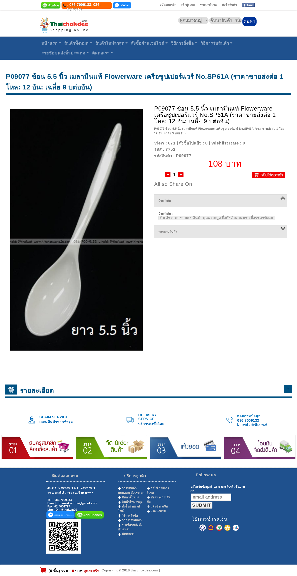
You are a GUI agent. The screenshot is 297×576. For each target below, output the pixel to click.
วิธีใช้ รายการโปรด (158, 490)
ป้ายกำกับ (165, 200)
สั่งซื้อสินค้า (229, 5)
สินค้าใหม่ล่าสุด (110, 43)
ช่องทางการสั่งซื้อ (158, 500)
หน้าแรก (50, 43)
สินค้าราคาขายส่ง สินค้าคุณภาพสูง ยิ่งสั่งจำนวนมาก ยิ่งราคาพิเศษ (216, 218)
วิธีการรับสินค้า (215, 43)
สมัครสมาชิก (168, 5)
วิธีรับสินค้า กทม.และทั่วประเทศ (131, 490)
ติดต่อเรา (101, 53)
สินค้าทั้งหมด (76, 43)
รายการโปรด (208, 5)
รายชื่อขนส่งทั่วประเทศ (63, 53)
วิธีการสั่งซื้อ (182, 43)
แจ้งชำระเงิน (159, 506)
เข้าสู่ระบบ (188, 5)
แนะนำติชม (158, 511)
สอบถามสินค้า (168, 231)
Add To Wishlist (262, 143)
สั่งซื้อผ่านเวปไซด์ (147, 43)
